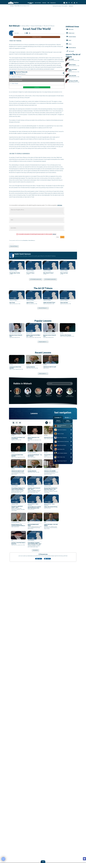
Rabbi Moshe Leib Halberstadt (33, 439)
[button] (84, 859)
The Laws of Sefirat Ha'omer (15, 332)
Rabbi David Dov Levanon (15, 544)
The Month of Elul (47, 468)
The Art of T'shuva (14, 246)
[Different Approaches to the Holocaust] (34, 434)
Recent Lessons (43, 352)
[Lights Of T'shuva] (33, 298)
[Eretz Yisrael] (17, 298)
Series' (68, 417)
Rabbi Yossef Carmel (31, 457)
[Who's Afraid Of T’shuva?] (50, 268)
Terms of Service (31, 240)
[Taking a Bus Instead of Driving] (51, 502)
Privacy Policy (25, 240)
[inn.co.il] (64, 3)
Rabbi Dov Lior (13, 439)
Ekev (45, 522)
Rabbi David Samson (72, 60)
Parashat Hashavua (32, 452)
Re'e (28, 522)
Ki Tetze (11, 364)
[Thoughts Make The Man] (17, 268)
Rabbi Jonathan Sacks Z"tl (48, 456)
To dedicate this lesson (37, 37)
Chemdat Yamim (47, 485)
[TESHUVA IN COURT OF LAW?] (50, 362)
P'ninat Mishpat (14, 485)
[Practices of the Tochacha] (67, 331)
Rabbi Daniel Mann (31, 509)
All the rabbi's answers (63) (51, 279)
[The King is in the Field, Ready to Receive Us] (18, 539)
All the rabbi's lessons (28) (36, 279)
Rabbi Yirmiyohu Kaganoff (64, 336)
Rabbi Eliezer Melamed (14, 337)
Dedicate (71, 6)
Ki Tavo (61, 332)
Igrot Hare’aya (29, 332)
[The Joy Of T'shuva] (33, 268)
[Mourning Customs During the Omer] (17, 331)
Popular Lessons (43, 321)
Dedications (53, 2)
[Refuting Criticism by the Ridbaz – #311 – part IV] (33, 331)
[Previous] (10, 391)
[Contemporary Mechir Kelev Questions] (17, 363)
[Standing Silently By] (33, 362)
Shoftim (28, 364)
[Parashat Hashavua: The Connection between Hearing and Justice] (18, 521)
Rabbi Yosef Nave (47, 438)
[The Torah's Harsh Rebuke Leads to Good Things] (18, 434)
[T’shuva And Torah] (67, 268)
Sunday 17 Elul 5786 (14, 5)
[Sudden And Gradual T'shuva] (73, 71)
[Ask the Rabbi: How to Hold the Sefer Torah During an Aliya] (34, 503)
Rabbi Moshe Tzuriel (30, 368)
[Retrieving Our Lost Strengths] (51, 433)
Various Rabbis (46, 492)
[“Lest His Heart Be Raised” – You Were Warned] (34, 451)
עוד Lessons (36, 550)
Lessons (58, 417)
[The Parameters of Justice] (51, 451)
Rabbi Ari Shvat (46, 368)
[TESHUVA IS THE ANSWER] (51, 467)
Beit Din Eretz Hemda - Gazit (31, 337)
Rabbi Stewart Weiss (48, 474)
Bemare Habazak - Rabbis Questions (33, 505)
